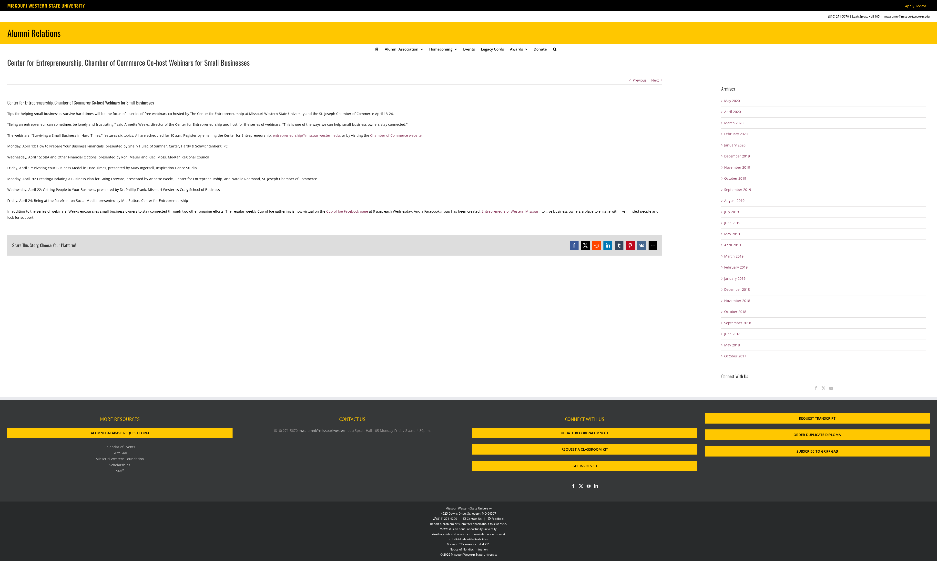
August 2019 (734, 200)
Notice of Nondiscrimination (469, 549)
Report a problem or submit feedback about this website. (468, 524)
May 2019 (732, 234)
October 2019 (735, 178)
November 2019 (737, 167)
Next (655, 80)
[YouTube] (831, 388)
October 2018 (735, 311)
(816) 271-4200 (446, 519)
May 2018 (732, 345)
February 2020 (736, 134)
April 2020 (732, 111)
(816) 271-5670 (838, 16)
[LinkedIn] (596, 486)
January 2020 (734, 145)
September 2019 (737, 189)
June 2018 (732, 334)
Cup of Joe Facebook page (347, 211)
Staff (119, 470)
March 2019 (733, 256)
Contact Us (474, 519)
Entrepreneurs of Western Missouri (511, 211)
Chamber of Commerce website (395, 135)
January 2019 (734, 278)
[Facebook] (816, 388)
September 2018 (737, 323)
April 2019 (732, 245)
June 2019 (732, 222)
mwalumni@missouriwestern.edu (907, 16)
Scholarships (119, 465)
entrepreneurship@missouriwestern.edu (306, 135)
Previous (640, 80)
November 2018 (737, 300)
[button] (554, 49)
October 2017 (735, 356)
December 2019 (737, 156)
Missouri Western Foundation (120, 459)
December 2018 (737, 289)
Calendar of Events (119, 447)
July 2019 (731, 211)
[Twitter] (823, 388)
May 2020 (732, 100)
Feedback (497, 519)
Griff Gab (119, 453)
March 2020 (733, 123)
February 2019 (736, 267)
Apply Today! (915, 6)
